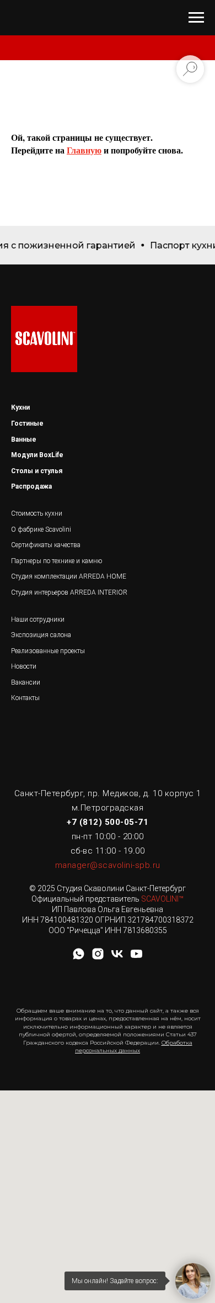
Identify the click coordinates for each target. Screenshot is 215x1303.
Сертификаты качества (45, 545)
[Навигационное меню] (196, 17)
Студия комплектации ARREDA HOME (68, 576)
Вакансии (25, 682)
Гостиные (27, 423)
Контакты (25, 698)
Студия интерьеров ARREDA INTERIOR (69, 592)
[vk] (117, 957)
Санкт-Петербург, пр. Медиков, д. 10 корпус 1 (107, 793)
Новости (23, 666)
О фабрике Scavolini (41, 529)
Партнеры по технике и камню (56, 561)
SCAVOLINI (160, 898)
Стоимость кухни (36, 513)
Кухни (20, 407)
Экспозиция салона (41, 635)
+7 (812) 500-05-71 (107, 822)
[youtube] (136, 957)
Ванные (23, 439)
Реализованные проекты (48, 651)
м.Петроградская (108, 808)
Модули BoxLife (37, 455)
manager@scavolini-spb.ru (107, 865)
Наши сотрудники (37, 619)
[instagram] (98, 957)
